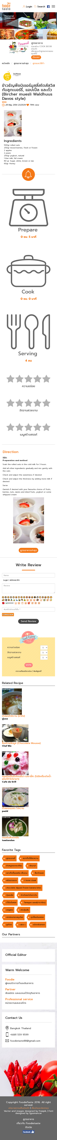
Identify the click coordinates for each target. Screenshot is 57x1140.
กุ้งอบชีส (9, 895)
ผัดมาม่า (33, 865)
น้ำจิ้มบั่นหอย (11, 902)
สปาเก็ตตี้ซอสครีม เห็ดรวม (16, 873)
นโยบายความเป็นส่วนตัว (18, 1108)
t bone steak (30, 880)
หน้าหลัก (6, 63)
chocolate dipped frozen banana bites (23, 887)
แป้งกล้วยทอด (39, 924)
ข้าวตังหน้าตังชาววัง (29, 895)
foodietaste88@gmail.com (25, 1041)
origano (9, 910)
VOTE (28, 665)
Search (41, 6)
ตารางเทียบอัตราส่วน (24, 671)
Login (29, 6)
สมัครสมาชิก (15, 580)
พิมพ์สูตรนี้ (37, 671)
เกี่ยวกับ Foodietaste (28, 1123)
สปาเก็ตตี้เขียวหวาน (30, 858)
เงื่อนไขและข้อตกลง (40, 1108)
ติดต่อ (28, 1127)
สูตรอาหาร (28, 1119)
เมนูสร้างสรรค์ (13, 657)
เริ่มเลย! (36, 57)
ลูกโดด (9, 924)
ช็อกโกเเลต (39, 873)
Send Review (28, 621)
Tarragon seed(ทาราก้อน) (34, 902)
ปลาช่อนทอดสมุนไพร (14, 917)
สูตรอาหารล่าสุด (21, 63)
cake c (22, 924)
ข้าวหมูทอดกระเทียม (14, 865)
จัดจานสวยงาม (14, 652)
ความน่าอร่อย (13, 647)
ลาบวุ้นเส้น (25, 910)
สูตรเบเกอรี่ (10, 858)
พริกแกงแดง (11, 880)
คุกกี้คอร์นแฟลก (37, 917)
